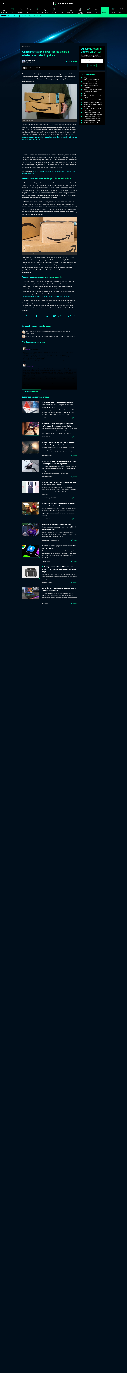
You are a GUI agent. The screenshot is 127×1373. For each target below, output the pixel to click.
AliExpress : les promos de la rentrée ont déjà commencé (91, 78)
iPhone (43, 561)
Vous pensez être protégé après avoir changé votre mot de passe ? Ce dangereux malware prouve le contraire (57, 405)
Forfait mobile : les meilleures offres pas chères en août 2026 (92, 117)
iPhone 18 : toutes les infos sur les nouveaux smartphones (92, 90)
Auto (28, 12)
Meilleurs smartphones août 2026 (92, 120)
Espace (37, 12)
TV (40, 16)
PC (12, 12)
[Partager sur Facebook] (36, 316)
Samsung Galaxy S (46, 498)
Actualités (105, 12)
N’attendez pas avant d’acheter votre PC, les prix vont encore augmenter (59, 589)
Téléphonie (4, 12)
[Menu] (3, 3)
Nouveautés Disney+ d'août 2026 (92, 102)
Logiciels (31, 16)
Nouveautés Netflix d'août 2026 (92, 100)
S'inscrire (92, 65)
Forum (113, 12)
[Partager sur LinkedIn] (46, 316)
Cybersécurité (71, 12)
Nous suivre (73, 316)
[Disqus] (49, 368)
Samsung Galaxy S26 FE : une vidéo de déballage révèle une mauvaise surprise (59, 483)
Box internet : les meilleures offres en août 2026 (92, 109)
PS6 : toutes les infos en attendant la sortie (92, 96)
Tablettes (36, 16)
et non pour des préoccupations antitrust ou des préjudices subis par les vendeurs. (48, 295)
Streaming (88, 12)
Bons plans (45, 12)
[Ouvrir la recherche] (123, 3)
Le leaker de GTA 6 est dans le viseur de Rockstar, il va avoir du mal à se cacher (59, 504)
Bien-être (122, 12)
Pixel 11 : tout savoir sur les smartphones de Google (90, 82)
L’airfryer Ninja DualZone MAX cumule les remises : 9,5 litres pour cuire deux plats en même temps (59, 569)
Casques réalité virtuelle (48, 540)
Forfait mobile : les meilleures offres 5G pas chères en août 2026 (92, 113)
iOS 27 (85, 94)
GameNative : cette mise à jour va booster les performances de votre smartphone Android (57, 424)
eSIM (79, 12)
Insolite (21, 16)
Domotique (10, 16)
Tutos (54, 12)
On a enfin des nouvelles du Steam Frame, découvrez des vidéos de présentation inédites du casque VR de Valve (59, 527)
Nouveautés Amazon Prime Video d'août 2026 (92, 105)
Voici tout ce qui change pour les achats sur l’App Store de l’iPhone (59, 547)
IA (96, 12)
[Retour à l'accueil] (63, 3)
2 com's (68, 61)
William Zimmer (30, 60)
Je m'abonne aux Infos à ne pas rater (37, 68)
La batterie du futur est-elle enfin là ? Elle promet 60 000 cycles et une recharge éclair (59, 462)
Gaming (20, 12)
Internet (26, 16)
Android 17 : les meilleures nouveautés (90, 86)
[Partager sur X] (26, 316)
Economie (16, 16)
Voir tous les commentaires (31, 391)
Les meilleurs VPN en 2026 (90, 123)
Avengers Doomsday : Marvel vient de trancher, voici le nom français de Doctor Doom (58, 443)
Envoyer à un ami (60, 316)
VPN (62, 12)
